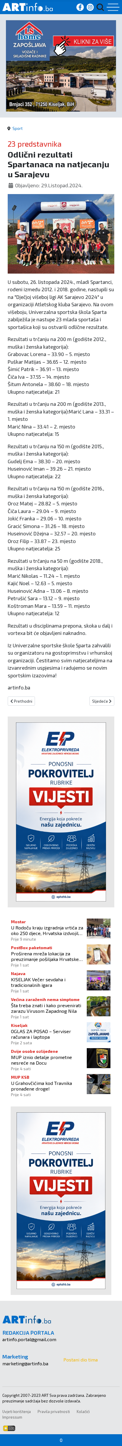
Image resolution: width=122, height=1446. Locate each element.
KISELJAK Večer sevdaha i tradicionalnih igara (38, 982)
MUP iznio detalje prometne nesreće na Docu (41, 1060)
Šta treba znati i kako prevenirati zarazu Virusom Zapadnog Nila (46, 1008)
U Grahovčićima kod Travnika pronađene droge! (41, 1085)
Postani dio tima (80, 1359)
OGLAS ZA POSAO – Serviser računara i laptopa (41, 1034)
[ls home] (61, 65)
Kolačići (83, 1411)
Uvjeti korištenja (16, 1411)
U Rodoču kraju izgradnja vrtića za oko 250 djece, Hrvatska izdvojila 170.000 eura (47, 930)
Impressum (12, 1417)
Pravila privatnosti (54, 1411)
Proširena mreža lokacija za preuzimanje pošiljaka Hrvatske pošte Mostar (45, 956)
